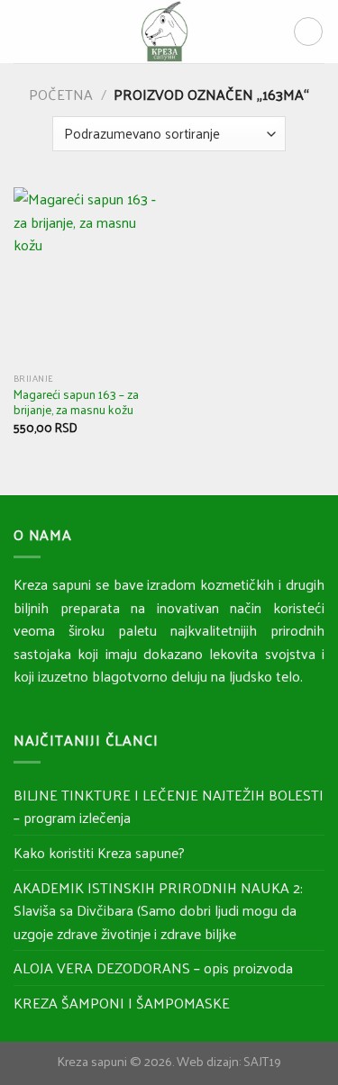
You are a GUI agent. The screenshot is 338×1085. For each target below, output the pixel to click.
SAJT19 (262, 1060)
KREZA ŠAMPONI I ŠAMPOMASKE (122, 1003)
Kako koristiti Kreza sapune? (99, 852)
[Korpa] (308, 31)
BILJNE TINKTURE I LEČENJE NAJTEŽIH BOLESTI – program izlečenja (169, 806)
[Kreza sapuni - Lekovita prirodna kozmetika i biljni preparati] (164, 31)
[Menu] (24, 31)
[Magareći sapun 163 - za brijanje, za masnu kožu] (87, 275)
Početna (61, 94)
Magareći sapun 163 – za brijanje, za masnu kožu (76, 402)
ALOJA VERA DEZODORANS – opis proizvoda (153, 967)
